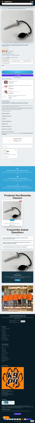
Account (31, 1)
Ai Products (17, 280)
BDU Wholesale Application (6, 358)
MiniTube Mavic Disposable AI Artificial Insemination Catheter (17, 95)
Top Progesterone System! (6, 328)
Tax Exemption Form (5, 357)
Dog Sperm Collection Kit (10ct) (12, 81)
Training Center (4, 334)
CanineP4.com (19, 421)
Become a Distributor (5, 338)
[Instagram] (3, 395)
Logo (8, 1)
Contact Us (3, 354)
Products (6, 8)
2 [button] (16, 161)
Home (2, 8)
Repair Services (4, 337)
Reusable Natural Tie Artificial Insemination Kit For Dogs (12, 213)
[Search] (32, 4)
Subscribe (23, 321)
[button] (3, 157)
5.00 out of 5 (20, 140)
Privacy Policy (4, 350)
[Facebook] (2, 395)
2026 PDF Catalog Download (6, 409)
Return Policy (4, 348)
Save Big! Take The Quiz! (5, 335)
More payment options (17, 77)
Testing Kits (3, 331)
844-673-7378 (6, 392)
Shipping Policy (4, 351)
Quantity (3, 65)
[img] (5, 150)
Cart (32, 1)
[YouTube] (6, 395)
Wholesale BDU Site (5, 360)
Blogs (2, 347)
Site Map (3, 361)
